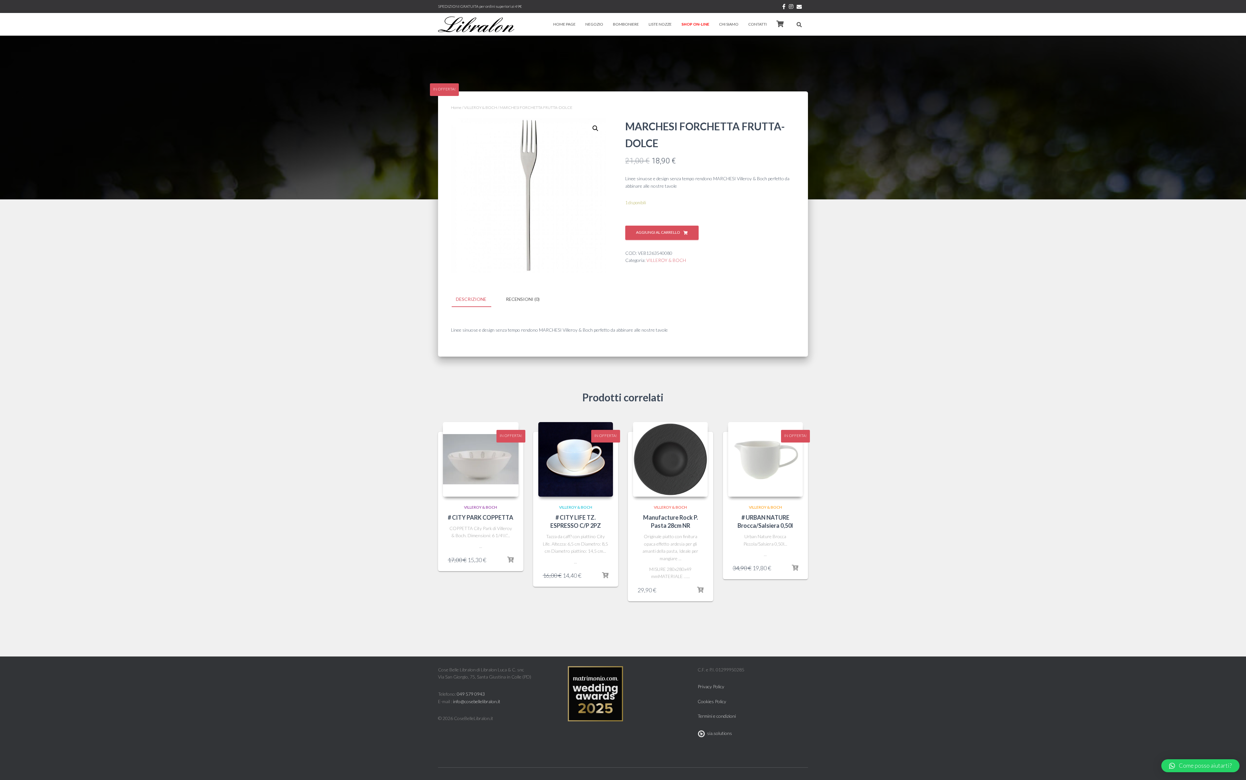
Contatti (757, 24)
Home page (564, 24)
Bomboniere (626, 24)
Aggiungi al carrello (658, 232)
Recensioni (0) (523, 299)
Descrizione (471, 299)
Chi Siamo (729, 24)
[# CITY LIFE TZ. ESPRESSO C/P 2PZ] (575, 459)
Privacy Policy (711, 686)
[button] (1200, 765)
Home (456, 107)
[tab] (476, 299)
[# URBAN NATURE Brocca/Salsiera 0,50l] (765, 459)
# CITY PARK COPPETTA (480, 517)
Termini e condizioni (717, 716)
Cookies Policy (712, 701)
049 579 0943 (471, 694)
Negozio (594, 24)
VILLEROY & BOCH (480, 107)
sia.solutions (718, 733)
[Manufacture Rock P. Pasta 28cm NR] (670, 459)
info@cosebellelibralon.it (476, 701)
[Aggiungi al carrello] (510, 560)
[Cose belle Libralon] (476, 24)
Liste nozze (660, 24)
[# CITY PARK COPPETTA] (481, 459)
